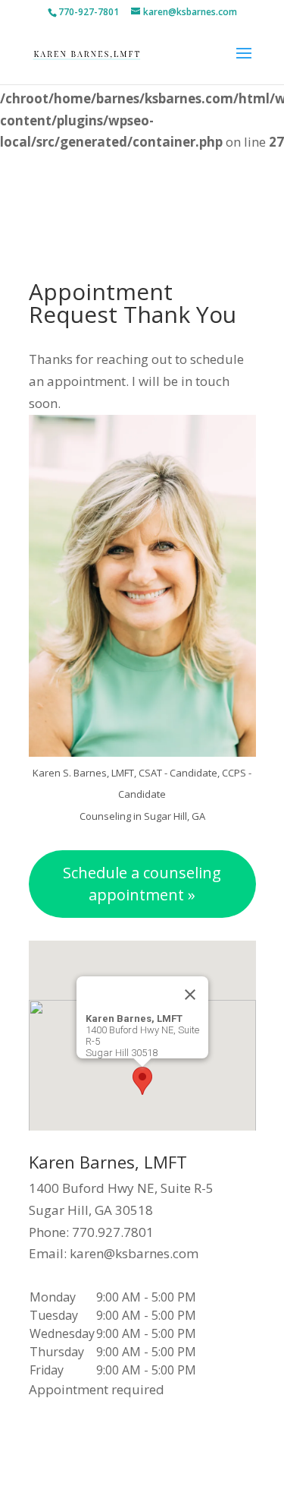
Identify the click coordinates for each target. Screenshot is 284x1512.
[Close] (190, 994)
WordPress (179, 1489)
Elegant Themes (176, 1467)
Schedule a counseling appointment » (142, 883)
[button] (142, 1081)
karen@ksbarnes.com (134, 1253)
